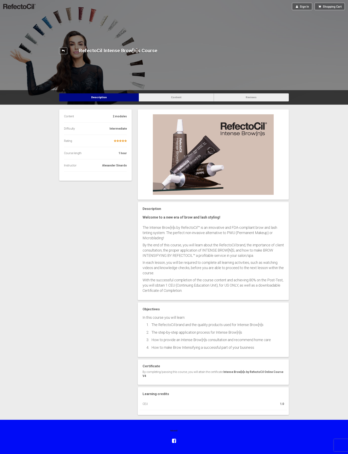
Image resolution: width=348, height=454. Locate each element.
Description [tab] (99, 97)
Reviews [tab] (251, 97)
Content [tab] (176, 97)
